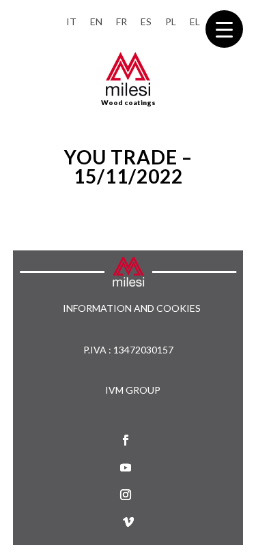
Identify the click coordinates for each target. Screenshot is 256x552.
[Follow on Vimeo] (128, 522)
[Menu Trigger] (224, 29)
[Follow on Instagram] (126, 495)
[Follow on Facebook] (126, 440)
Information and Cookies (132, 309)
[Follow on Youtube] (126, 467)
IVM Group (132, 390)
